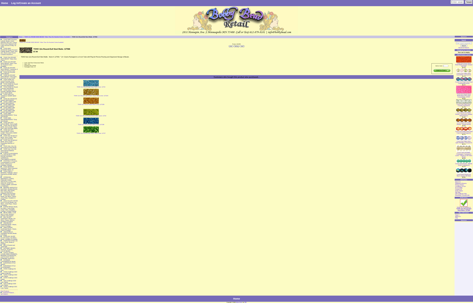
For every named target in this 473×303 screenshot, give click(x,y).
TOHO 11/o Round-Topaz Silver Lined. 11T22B (91, 104)
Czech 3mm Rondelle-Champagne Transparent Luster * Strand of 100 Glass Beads (463, 155)
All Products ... (5, 294)
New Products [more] (463, 54)
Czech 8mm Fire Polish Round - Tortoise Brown (464, 123)
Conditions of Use (460, 186)
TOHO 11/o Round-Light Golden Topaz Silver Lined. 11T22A (91, 95)
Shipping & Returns (461, 183)
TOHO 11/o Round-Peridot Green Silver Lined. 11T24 (91, 115)
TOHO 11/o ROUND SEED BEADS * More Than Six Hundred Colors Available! (47, 37)
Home (4, 3)
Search (464, 40)
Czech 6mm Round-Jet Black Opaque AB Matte (464, 175)
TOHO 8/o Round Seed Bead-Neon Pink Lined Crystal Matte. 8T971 (464, 95)
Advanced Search (463, 47)
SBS (245, 302)
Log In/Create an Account (26, 3)
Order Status (459, 190)
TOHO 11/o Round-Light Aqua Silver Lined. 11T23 (91, 87)
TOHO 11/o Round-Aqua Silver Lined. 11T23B (91, 124)
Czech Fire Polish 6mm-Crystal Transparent (464, 104)
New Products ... (6, 291)
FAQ (456, 218)
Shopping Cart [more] (463, 50)
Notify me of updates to (463, 209)
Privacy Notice (459, 185)
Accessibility (459, 188)
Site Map (457, 192)
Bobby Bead (239, 302)
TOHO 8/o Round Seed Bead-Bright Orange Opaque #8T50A (463, 64)
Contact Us (458, 189)
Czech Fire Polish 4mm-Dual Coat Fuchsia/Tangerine (463, 132)
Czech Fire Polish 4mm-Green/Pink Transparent (463, 74)
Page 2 (457, 215)
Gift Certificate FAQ (461, 193)
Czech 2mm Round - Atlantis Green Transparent (463, 164)
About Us (458, 182)
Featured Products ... (9, 292)
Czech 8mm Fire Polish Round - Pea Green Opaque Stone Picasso (463, 114)
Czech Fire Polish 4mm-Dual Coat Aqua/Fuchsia (463, 82)
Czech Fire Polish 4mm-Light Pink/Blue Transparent (464, 141)
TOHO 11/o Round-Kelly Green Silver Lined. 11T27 (91, 133)
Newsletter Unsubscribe (462, 195)
